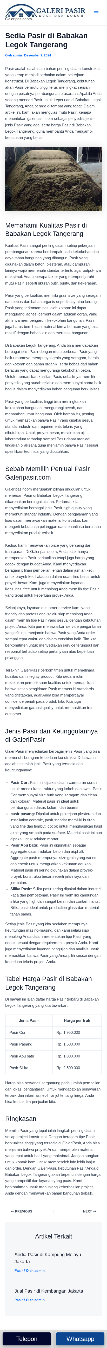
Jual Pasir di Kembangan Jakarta (49, 1291)
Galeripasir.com (18, 19)
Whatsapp (80, 1338)
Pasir (19, 1271)
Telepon (26, 1338)
